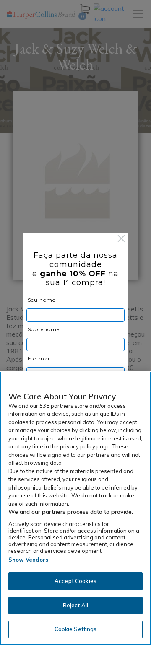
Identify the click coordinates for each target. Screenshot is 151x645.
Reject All (75, 605)
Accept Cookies (75, 581)
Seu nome (41, 300)
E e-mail (39, 358)
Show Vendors (28, 559)
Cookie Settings (76, 629)
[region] (75, 508)
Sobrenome (44, 329)
